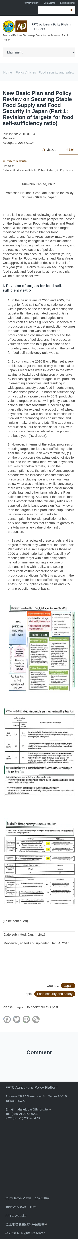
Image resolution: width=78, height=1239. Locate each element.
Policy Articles (26, 72)
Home (7, 72)
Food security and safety (55, 994)
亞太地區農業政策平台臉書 (26, 1224)
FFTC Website (15, 1216)
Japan (68, 985)
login (20, 1007)
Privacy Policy (31, 3)
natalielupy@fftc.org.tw (33, 1109)
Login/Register (67, 3)
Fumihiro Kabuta (15, 161)
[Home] (15, 26)
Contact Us (49, 3)
